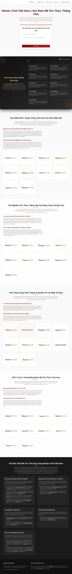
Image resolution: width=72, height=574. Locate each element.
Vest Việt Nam (22, 492)
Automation (25, 518)
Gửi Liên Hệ (36, 46)
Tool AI (41, 568)
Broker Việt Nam (30, 550)
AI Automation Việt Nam (27, 523)
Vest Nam (8, 493)
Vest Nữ (20, 493)
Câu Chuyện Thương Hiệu (65, 2)
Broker (16, 551)
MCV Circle (56, 2)
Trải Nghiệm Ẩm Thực (40, 2)
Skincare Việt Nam (20, 487)
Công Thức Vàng (49, 2)
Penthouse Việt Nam (51, 518)
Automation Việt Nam (10, 518)
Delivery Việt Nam (52, 492)
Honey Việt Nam (56, 487)
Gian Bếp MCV (31, 2)
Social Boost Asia (8, 84)
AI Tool (38, 568)
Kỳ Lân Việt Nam (17, 542)
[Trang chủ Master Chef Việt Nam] (3, 2)
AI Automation (13, 524)
